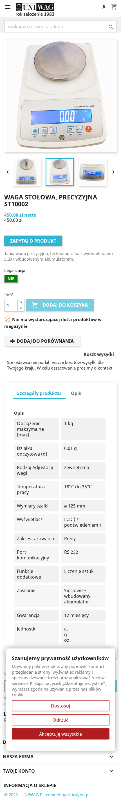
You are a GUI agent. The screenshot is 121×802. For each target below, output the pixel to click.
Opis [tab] (76, 393)
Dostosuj (60, 706)
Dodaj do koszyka (60, 305)
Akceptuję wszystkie (60, 734)
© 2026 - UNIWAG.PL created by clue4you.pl (46, 794)
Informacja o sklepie (29, 785)
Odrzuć (60, 720)
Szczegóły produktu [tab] (39, 393)
